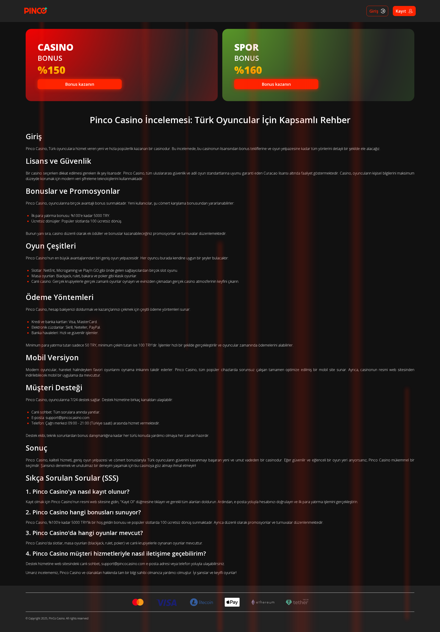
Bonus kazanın (79, 84)
